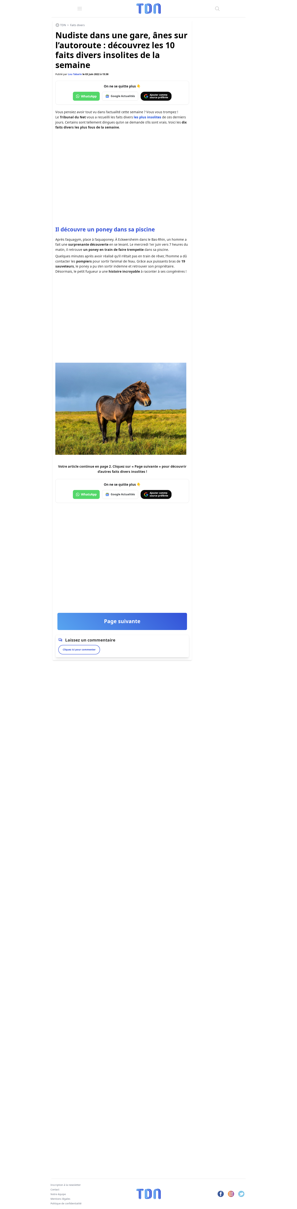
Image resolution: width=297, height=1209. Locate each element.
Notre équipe (58, 1194)
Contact (55, 1189)
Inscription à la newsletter (66, 1184)
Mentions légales (60, 1198)
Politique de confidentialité (66, 1203)
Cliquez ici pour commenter (79, 649)
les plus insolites (147, 117)
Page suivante (122, 621)
